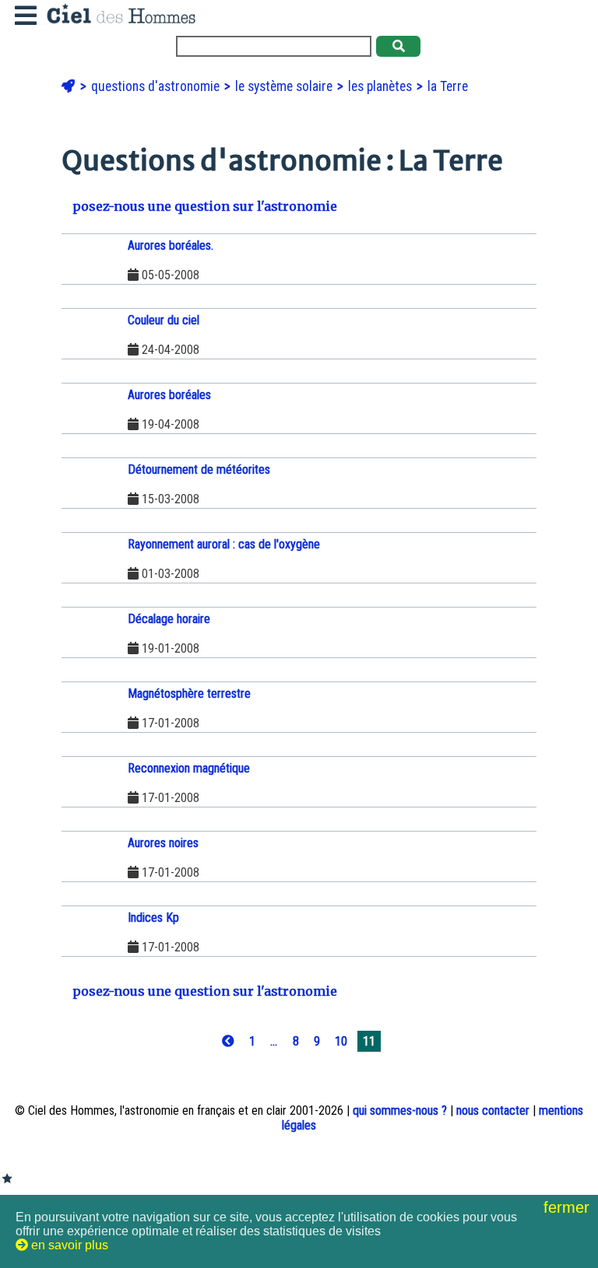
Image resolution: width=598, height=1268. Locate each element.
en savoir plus (68, 1245)
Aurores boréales (169, 394)
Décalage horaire (169, 618)
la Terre (447, 86)
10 (341, 1041)
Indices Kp (153, 917)
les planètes (381, 86)
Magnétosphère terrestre (189, 693)
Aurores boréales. (170, 245)
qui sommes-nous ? (400, 1110)
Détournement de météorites (199, 469)
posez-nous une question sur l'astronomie (203, 206)
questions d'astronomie (157, 86)
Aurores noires (163, 842)
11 (369, 1041)
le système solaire (285, 86)
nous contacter (492, 1110)
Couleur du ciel (163, 320)
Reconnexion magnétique (189, 768)
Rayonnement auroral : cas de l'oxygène (224, 544)
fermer (568, 1207)
